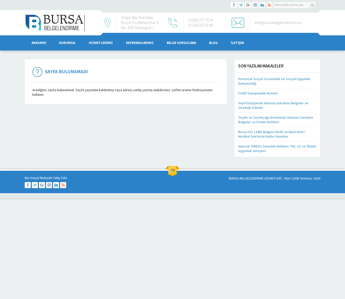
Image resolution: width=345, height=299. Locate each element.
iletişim (237, 43)
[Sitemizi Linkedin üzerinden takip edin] (262, 5)
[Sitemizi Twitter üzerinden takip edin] (241, 5)
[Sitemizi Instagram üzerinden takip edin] (255, 5)
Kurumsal (67, 43)
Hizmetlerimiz (101, 43)
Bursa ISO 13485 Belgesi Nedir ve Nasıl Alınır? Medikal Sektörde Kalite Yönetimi (271, 134)
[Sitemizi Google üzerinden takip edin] (248, 5)
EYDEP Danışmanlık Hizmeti (258, 93)
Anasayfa (39, 43)
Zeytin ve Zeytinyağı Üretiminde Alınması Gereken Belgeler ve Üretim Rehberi (275, 119)
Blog (213, 43)
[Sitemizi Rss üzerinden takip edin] (269, 5)
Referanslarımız (140, 43)
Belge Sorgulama (181, 43)
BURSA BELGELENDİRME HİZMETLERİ (255, 178)
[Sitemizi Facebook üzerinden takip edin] (234, 5)
